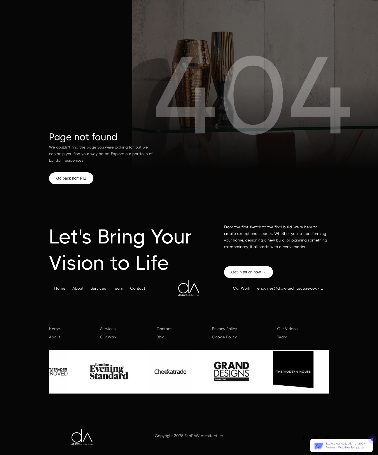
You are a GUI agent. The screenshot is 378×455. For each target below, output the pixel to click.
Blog (160, 337)
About (78, 288)
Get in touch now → (248, 272)
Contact (137, 288)
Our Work (241, 288)
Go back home (71, 178)
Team (118, 288)
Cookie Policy (224, 337)
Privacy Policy (224, 329)
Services (98, 288)
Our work (108, 337)
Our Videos (287, 329)
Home (59, 288)
